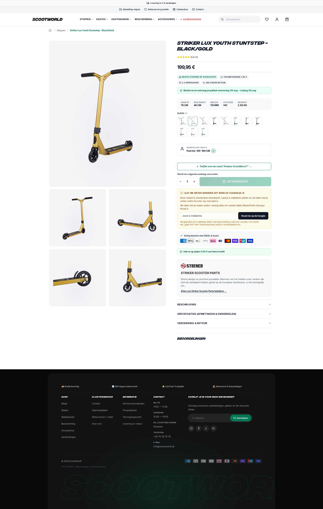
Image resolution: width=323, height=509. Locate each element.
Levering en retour (132, 423)
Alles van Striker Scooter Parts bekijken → (204, 291)
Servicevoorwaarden (133, 403)
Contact (96, 403)
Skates (64, 410)
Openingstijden (100, 410)
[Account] (277, 19)
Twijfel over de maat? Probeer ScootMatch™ (226, 166)
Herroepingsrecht (132, 417)
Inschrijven (242, 418)
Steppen (61, 30)
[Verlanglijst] (267, 19)
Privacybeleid (130, 410)
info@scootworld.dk (163, 446)
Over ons (97, 423)
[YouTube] (213, 428)
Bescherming (68, 423)
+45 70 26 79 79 (162, 436)
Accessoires (67, 430)
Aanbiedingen (68, 437)
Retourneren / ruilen (102, 417)
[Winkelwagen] (287, 19)
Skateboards (67, 417)
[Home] (50, 30)
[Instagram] (191, 428)
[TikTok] (206, 428)
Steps (64, 403)
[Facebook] (199, 428)
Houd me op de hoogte (253, 215)
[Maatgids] (213, 151)
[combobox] (242, 19)
